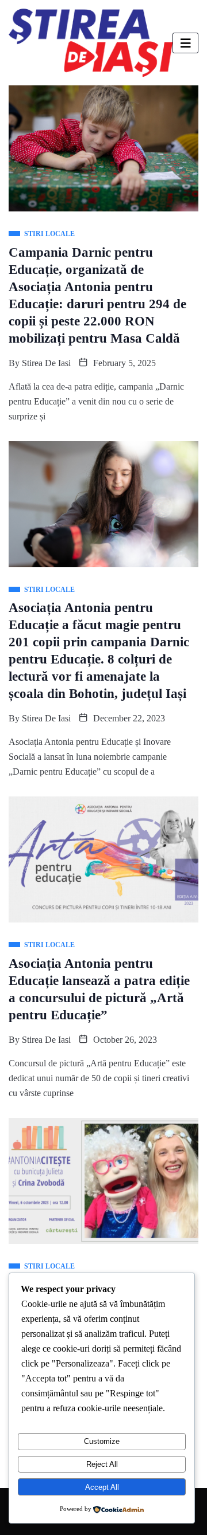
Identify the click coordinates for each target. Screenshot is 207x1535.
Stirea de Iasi (46, 363)
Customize (102, 1441)
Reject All (102, 1464)
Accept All (102, 1487)
